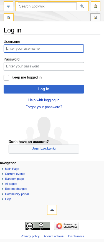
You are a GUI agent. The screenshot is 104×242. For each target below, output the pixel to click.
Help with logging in (43, 100)
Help (8, 199)
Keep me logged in (27, 77)
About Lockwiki (54, 236)
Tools (95, 18)
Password (11, 59)
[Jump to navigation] (8, 6)
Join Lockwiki (44, 148)
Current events (15, 173)
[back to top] (52, 210)
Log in (43, 89)
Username (12, 42)
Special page (8, 18)
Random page (14, 178)
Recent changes (16, 188)
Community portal (17, 194)
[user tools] (95, 6)
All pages (11, 183)
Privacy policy (30, 236)
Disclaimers (76, 236)
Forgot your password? (44, 107)
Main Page (12, 168)
